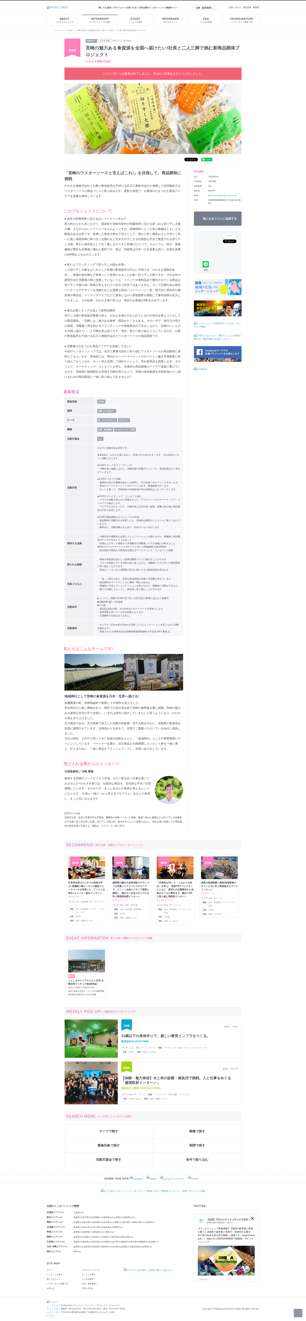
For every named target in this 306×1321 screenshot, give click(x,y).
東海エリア (55, 1232)
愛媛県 (144, 1242)
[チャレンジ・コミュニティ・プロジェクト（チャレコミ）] (54, 1301)
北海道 (78, 1212)
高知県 (153, 1242)
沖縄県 (147, 1247)
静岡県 (89, 1232)
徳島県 (126, 1242)
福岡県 (78, 1247)
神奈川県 (139, 1222)
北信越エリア (56, 1227)
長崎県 (97, 1247)
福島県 (129, 1217)
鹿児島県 (137, 1247)
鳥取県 (78, 1242)
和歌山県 (127, 1237)
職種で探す (197, 1131)
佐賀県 (88, 1247)
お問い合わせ (234, 7)
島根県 (88, 1242)
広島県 (107, 1242)
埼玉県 (108, 1222)
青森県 (78, 1217)
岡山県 (98, 1242)
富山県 (89, 1227)
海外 (77, 1251)
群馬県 (99, 1222)
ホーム (50, 1270)
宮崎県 (126, 1247)
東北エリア (55, 1217)
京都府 (87, 1237)
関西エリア (55, 1236)
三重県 (109, 1232)
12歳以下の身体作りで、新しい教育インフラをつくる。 (165, 1036)
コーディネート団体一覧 (241, 20)
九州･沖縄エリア (57, 1246)
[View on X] (252, 1219)
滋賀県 (78, 1237)
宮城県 (98, 1217)
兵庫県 (107, 1237)
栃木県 (89, 1222)
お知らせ (51, 1288)
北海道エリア (55, 1212)
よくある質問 (206, 20)
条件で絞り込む (197, 1159)
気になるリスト (170, 20)
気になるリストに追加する (220, 218)
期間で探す (197, 1145)
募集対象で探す (109, 1145)
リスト (230, 236)
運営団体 (247, 7)
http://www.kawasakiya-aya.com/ (222, 195)
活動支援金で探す (108, 1159)
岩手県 (88, 1217)
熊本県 (107, 1247)
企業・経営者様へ (204, 8)
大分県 (116, 1247)
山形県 (119, 1217)
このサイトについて (64, 20)
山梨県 (150, 1222)
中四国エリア (56, 1241)
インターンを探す (54, 1274)
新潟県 (78, 1227)
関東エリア (55, 1222)
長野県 (118, 1227)
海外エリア (54, 1251)
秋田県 (109, 1217)
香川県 (135, 1242)
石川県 (99, 1227)
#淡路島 (238, 1238)
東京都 (128, 1222)
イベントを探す (135, 20)
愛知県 (99, 1232)
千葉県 (118, 1222)
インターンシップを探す (100, 20)
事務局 (256, 7)
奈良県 (116, 1237)
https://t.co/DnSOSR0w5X (220, 1238)
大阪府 (97, 1237)
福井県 (108, 1227)
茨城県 (78, 1222)
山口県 (116, 1242)
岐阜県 (78, 1232)
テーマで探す (108, 1131)
